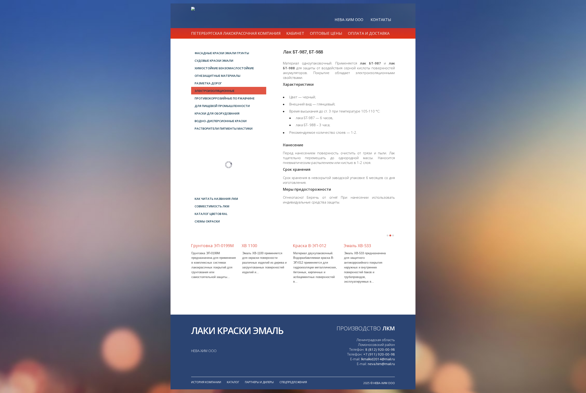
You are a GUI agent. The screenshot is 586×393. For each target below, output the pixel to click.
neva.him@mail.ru (381, 363)
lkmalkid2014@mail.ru (378, 359)
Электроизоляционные (214, 91)
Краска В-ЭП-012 (309, 245)
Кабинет (295, 33)
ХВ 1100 (249, 245)
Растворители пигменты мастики (223, 128)
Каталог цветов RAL (211, 214)
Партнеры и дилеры (259, 382)
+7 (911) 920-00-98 (379, 354)
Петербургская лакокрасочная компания (236, 33)
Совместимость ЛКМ (212, 206)
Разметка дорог (208, 83)
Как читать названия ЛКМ (216, 199)
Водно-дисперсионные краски (221, 121)
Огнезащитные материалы (217, 76)
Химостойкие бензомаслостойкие (224, 68)
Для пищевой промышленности (222, 106)
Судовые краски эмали (214, 61)
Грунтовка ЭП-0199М (212, 245)
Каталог (233, 382)
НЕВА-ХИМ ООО (349, 19)
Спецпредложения (293, 382)
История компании (206, 382)
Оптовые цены (326, 33)
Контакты (381, 19)
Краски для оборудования (217, 113)
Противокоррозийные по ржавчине (225, 98)
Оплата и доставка (369, 33)
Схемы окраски (207, 221)
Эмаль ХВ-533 (357, 245)
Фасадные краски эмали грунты (222, 53)
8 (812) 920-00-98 (380, 349)
